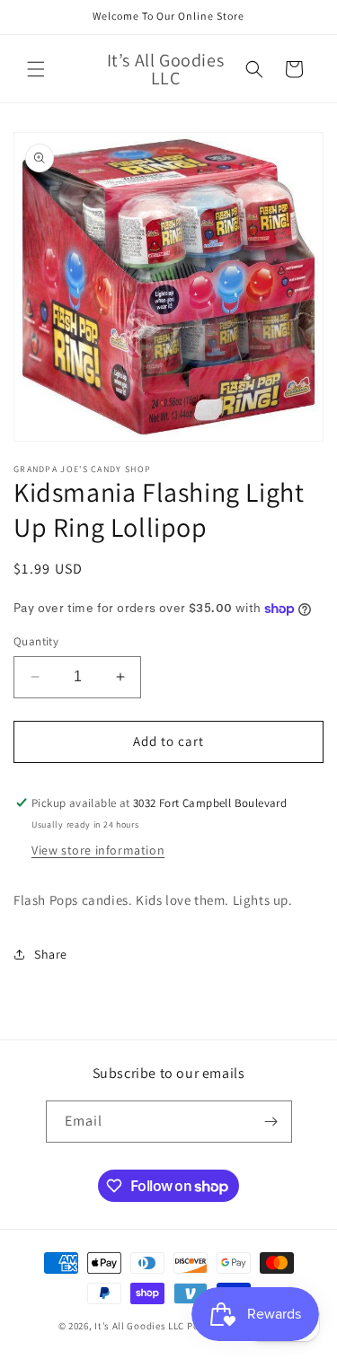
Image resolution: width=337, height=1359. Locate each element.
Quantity (35, 641)
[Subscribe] (271, 1121)
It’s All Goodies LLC (139, 1326)
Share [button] (50, 954)
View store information (97, 850)
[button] (36, 69)
